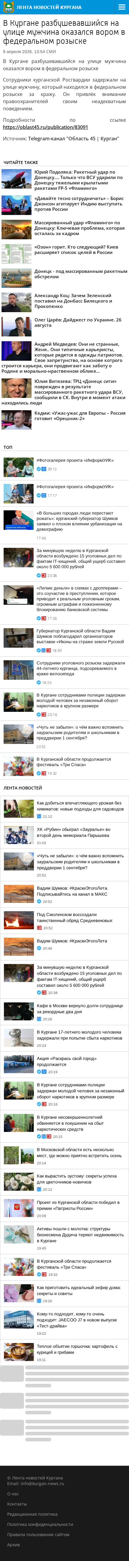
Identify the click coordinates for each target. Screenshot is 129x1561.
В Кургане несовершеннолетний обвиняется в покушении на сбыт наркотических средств (70, 1123)
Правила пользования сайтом (38, 1534)
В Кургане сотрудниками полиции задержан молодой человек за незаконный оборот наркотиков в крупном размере (81, 700)
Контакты (17, 1504)
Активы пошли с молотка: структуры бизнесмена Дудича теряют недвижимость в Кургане (80, 1234)
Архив (13, 1545)
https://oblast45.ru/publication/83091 (45, 127)
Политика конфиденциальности (40, 1524)
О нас (13, 1494)
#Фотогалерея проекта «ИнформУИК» (75, 460)
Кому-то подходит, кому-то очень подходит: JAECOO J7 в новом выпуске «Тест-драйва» (77, 1320)
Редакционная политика (32, 1514)
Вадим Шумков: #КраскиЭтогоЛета (72, 941)
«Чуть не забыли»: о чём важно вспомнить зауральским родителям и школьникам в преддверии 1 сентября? (80, 732)
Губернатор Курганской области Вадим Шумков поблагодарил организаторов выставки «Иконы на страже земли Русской (80, 636)
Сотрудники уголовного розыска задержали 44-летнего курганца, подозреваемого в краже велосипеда (81, 668)
